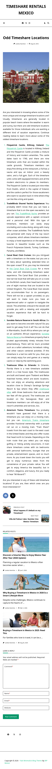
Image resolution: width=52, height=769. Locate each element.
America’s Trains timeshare (35, 420)
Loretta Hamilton (20, 44)
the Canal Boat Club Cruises (23, 268)
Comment (8, 666)
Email (7, 700)
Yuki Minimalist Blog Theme (31, 760)
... (24, 565)
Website (7, 708)
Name (7, 693)
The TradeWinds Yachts (26, 213)
